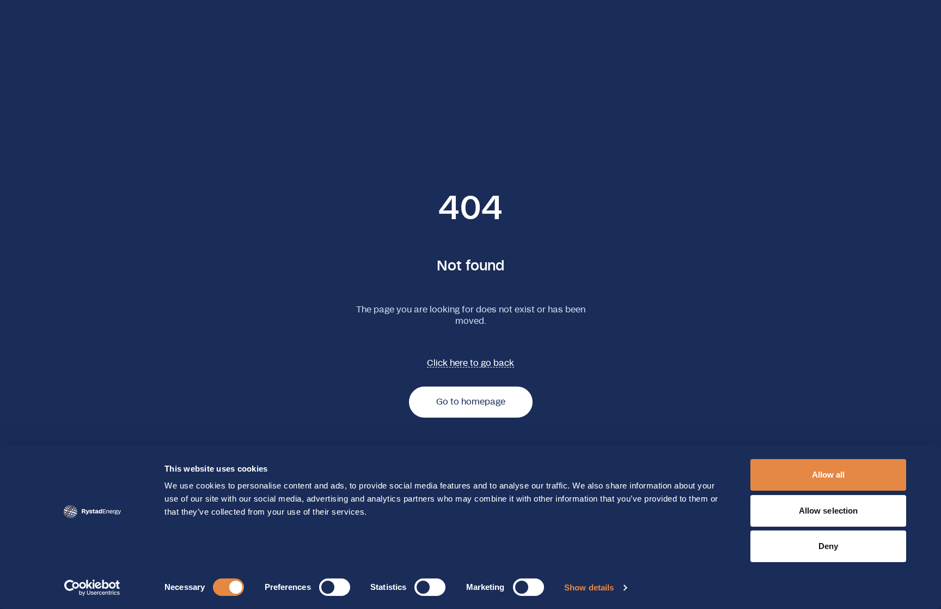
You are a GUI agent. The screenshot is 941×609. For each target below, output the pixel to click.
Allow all (828, 474)
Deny (828, 546)
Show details (589, 587)
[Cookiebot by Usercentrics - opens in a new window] (92, 588)
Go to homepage (470, 401)
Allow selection (828, 510)
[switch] (334, 587)
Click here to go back (470, 363)
